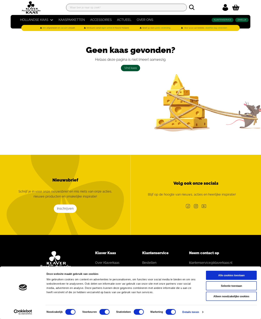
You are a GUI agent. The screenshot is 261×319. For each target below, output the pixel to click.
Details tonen (190, 311)
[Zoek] (192, 7)
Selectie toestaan (231, 285)
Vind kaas (130, 68)
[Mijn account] (225, 7)
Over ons (145, 20)
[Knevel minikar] (235, 7)
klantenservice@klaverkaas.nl (208, 262)
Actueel (124, 20)
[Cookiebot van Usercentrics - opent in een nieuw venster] (23, 312)
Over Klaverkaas (107, 262)
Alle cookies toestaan (231, 275)
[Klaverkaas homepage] (31, 7)
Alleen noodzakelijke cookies (231, 296)
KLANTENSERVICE (222, 20)
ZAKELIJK (242, 20)
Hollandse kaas (34, 20)
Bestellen (149, 262)
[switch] (104, 312)
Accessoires (101, 20)
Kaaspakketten (72, 20)
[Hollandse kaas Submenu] (51, 20)
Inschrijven (65, 208)
